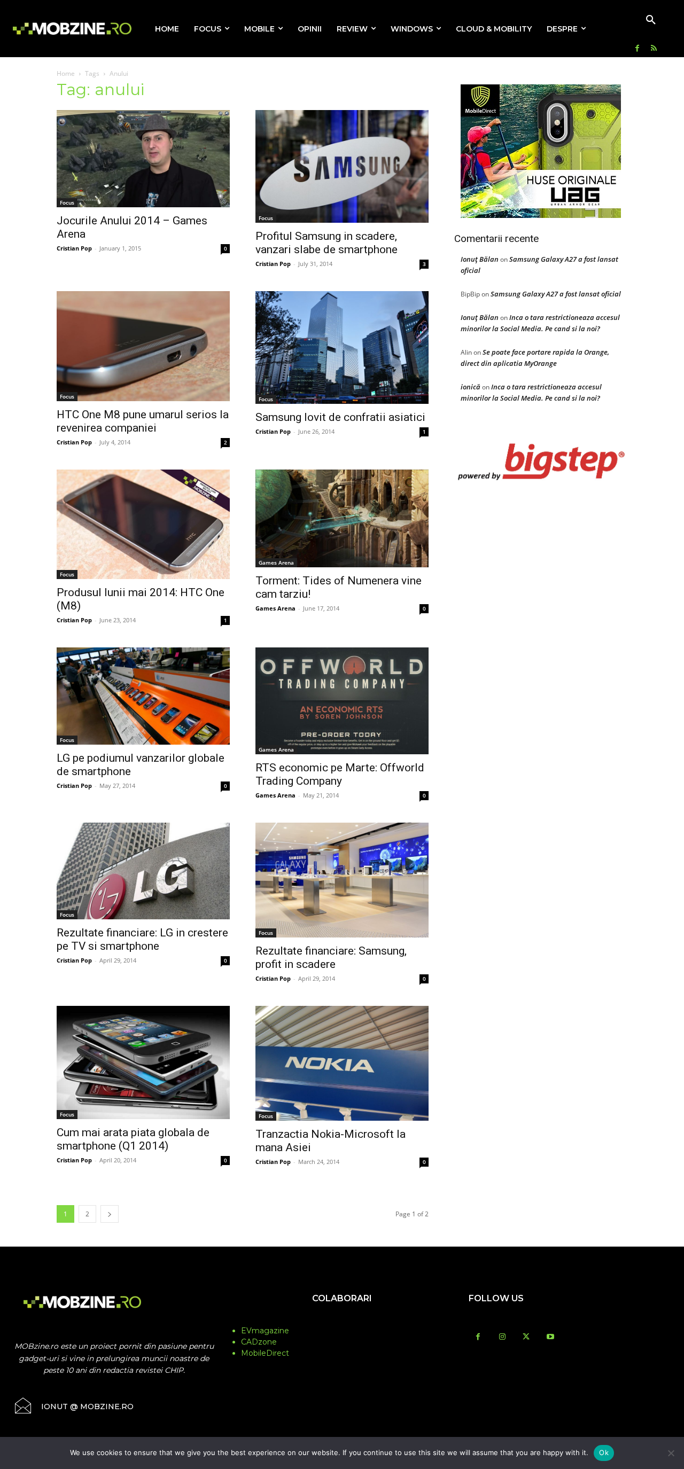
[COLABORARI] (342, 1319)
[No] (670, 1453)
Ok (604, 1452)
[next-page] (109, 1214)
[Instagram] (502, 1337)
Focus (67, 202)
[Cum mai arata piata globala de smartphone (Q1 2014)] (143, 1063)
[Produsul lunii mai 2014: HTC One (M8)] (143, 524)
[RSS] (653, 48)
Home (66, 73)
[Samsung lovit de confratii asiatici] (342, 347)
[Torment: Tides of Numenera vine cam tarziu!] (342, 518)
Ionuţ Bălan (480, 259)
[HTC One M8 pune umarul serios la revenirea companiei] (143, 346)
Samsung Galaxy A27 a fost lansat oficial (556, 294)
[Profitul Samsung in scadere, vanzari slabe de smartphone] (342, 166)
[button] (651, 20)
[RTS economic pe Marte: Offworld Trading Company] (342, 700)
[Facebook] (637, 48)
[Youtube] (550, 1337)
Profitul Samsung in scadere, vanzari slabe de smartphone (326, 243)
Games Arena (276, 562)
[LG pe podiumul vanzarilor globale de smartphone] (143, 696)
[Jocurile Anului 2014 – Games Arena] (143, 158)
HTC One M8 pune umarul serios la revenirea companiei (143, 421)
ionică (470, 387)
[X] (526, 1337)
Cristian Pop (74, 248)
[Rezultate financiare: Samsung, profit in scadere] (342, 880)
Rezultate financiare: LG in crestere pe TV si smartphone (142, 939)
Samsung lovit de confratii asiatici (340, 417)
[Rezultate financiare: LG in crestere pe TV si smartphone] (143, 871)
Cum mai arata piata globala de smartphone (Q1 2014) (133, 1139)
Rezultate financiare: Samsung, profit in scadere (331, 957)
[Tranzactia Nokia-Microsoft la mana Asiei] (342, 1063)
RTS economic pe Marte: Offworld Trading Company (339, 774)
